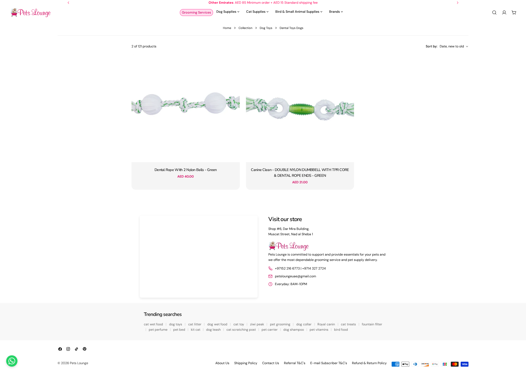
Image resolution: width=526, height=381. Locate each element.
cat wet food (154, 324)
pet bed (179, 329)
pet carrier (270, 329)
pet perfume (158, 329)
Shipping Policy (245, 363)
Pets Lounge (79, 363)
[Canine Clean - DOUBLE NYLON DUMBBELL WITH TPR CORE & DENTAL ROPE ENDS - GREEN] (300, 108)
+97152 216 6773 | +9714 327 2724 (300, 268)
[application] (199, 257)
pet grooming (280, 324)
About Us (222, 363)
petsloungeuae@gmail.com (295, 276)
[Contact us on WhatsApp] (11, 361)
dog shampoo (294, 329)
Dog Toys (266, 28)
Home (227, 28)
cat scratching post (241, 329)
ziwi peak (257, 324)
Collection (245, 28)
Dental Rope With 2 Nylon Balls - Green (186, 169)
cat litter (195, 324)
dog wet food (217, 324)
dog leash (213, 329)
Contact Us (270, 363)
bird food (341, 329)
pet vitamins (319, 329)
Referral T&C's (294, 363)
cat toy (239, 324)
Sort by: (431, 46)
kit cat (196, 329)
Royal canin (326, 324)
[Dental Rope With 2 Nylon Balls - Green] (186, 108)
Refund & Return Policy (369, 363)
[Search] (494, 12)
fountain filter (372, 324)
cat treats (349, 324)
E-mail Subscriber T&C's (328, 363)
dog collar (304, 324)
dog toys (176, 324)
